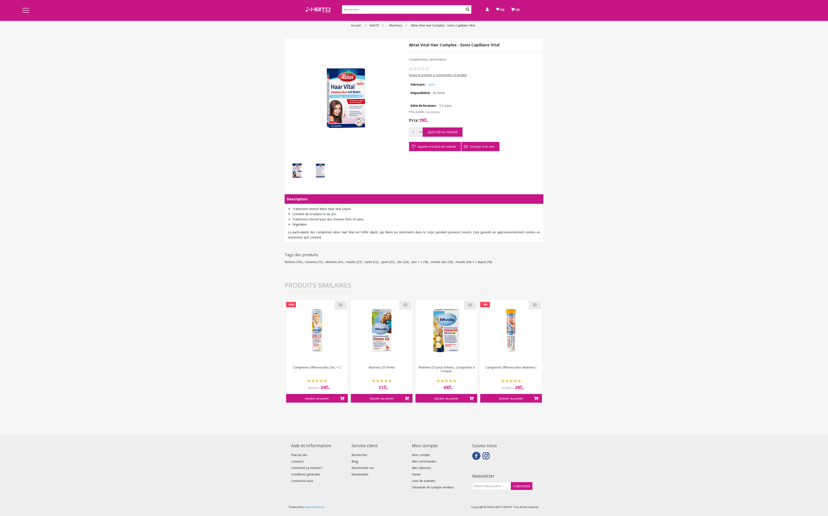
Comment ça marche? (306, 468)
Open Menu (26, 11)
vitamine (331, 262)
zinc (400, 262)
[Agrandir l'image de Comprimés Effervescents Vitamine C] (511, 330)
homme (310, 262)
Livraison (297, 461)
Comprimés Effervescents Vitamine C (511, 367)
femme (290, 262)
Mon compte (421, 455)
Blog (354, 461)
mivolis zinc (439, 262)
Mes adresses (421, 468)
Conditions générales (305, 474)
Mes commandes (424, 461)
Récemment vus (362, 468)
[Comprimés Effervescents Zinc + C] (317, 330)
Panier (416, 474)
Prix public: (417, 112)
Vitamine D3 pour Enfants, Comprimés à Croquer (446, 369)
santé (368, 262)
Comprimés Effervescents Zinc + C (317, 367)
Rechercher (359, 455)
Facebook (476, 456)
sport (384, 262)
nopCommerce (314, 507)
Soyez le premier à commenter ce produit (438, 75)
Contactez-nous (302, 481)
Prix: (414, 120)
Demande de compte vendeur (433, 487)
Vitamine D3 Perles (382, 367)
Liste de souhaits (424, 481)
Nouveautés (360, 474)
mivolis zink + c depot (471, 262)
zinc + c (416, 262)
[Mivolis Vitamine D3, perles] (381, 330)
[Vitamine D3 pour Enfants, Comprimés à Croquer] (446, 330)
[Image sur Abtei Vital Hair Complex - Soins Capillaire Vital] (296, 170)
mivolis (351, 262)
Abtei (431, 84)
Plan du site (299, 455)
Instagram (487, 456)
